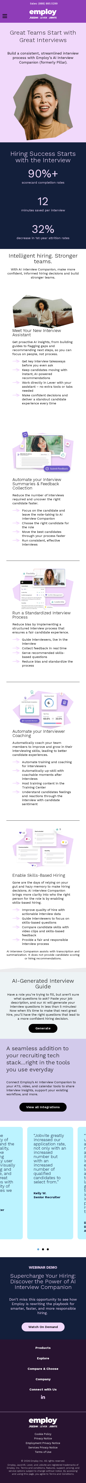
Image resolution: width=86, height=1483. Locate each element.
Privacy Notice (43, 1438)
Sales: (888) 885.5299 (44, 3)
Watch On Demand (43, 1327)
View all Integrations (43, 1107)
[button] (38, 1249)
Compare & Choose (43, 1369)
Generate (43, 1028)
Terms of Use (43, 1451)
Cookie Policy (43, 1434)
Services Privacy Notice (43, 1447)
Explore (43, 1358)
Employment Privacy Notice (43, 1443)
